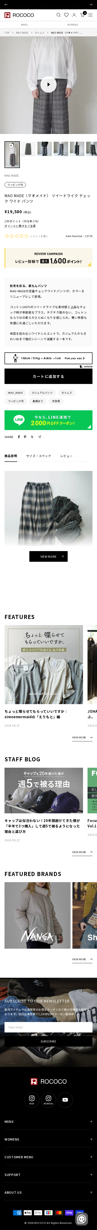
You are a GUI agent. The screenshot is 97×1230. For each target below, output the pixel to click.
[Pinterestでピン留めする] (25, 436)
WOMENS (72, 24)
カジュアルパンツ (42, 392)
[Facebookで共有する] (19, 436)
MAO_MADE (15, 392)
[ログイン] (74, 15)
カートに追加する (48, 376)
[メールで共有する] (39, 437)
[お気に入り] (66, 15)
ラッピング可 (15, 184)
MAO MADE (22, 32)
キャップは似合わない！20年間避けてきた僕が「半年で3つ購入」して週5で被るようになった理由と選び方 (42, 826)
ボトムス (39, 32)
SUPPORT (13, 1174)
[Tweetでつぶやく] (32, 436)
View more (48, 556)
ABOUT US (13, 1192)
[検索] (58, 15)
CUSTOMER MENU (19, 1157)
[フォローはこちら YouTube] (65, 1099)
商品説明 (11, 456)
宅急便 (56, 401)
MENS (24, 24)
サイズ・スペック (38, 456)
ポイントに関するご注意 (20, 226)
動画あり (38, 401)
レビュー (66, 456)
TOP (7, 32)
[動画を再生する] (48, 84)
